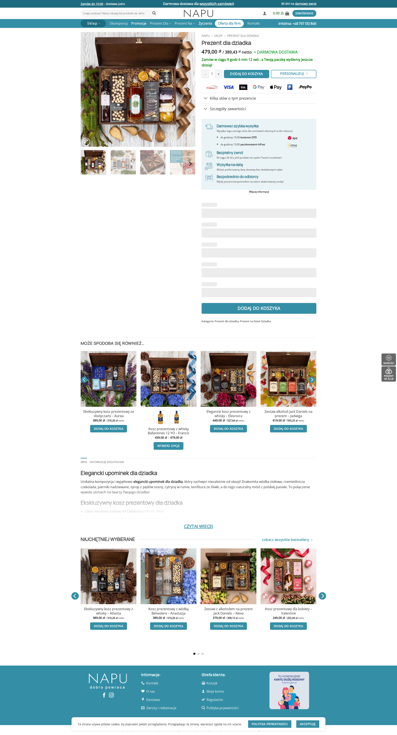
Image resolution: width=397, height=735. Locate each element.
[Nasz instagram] (111, 695)
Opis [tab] (84, 462)
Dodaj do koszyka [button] (98, 429)
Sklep (218, 36)
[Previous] (88, 89)
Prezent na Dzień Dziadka (255, 321)
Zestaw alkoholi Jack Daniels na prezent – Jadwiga (98, 413)
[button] (265, 13)
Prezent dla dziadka (243, 36)
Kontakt (254, 23)
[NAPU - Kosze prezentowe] (198, 13)
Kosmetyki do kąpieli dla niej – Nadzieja (158, 413)
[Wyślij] (154, 13)
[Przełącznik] (206, 98)
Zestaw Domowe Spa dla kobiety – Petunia (218, 413)
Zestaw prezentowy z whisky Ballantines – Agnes (172, 611)
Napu (205, 36)
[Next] (188, 89)
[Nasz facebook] (104, 695)
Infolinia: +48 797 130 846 (297, 23)
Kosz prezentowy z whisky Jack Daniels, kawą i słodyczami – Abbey (112, 613)
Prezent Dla (159, 23)
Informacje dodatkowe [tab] (107, 462)
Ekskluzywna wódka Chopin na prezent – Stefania (278, 413)
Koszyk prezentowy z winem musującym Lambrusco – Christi (232, 611)
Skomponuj (119, 23)
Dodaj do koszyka (259, 308)
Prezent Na (183, 23)
